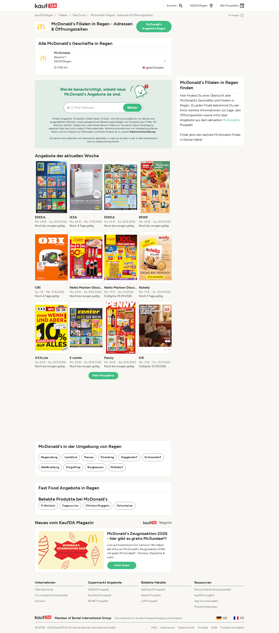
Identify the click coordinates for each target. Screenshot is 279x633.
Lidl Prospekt (149, 601)
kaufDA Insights (204, 595)
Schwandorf (152, 457)
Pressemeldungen (206, 606)
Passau (89, 457)
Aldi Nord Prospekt (153, 589)
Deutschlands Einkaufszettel (212, 589)
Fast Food (79, 15)
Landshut (71, 457)
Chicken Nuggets (98, 505)
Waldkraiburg (50, 467)
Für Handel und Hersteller (51, 595)
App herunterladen (206, 601)
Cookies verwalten (232, 627)
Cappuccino (70, 505)
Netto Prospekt (151, 595)
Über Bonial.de (44, 589)
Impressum (167, 627)
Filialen (63, 15)
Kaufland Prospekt (99, 595)
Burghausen (95, 467)
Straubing (107, 457)
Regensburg (49, 457)
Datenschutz (186, 627)
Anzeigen (234, 15)
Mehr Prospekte (103, 375)
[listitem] (51, 194)
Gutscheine (125, 505)
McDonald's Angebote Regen (153, 26)
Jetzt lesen (121, 565)
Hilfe (154, 627)
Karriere (40, 601)
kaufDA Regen (44, 15)
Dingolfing (73, 467)
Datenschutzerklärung (142, 131)
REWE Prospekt (98, 601)
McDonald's (231, 120)
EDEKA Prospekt (98, 589)
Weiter (132, 107)
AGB (214, 627)
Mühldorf (116, 467)
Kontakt (203, 627)
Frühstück (48, 505)
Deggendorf (129, 457)
